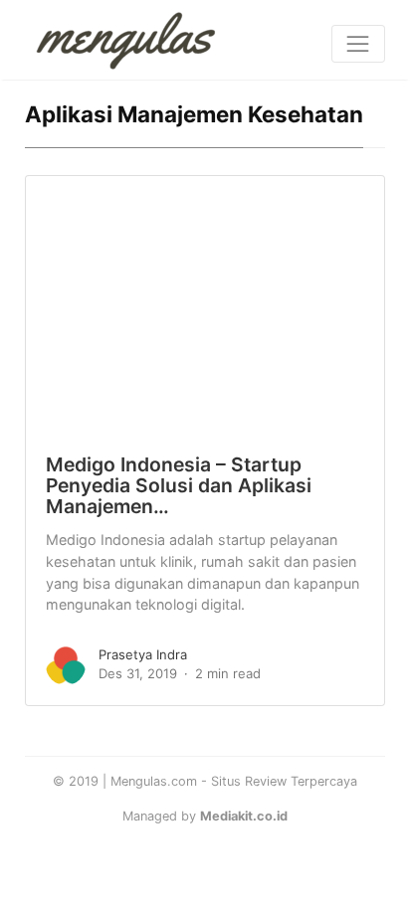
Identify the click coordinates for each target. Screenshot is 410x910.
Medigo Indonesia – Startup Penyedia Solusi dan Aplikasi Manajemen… (178, 486)
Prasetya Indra (143, 654)
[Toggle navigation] (358, 44)
